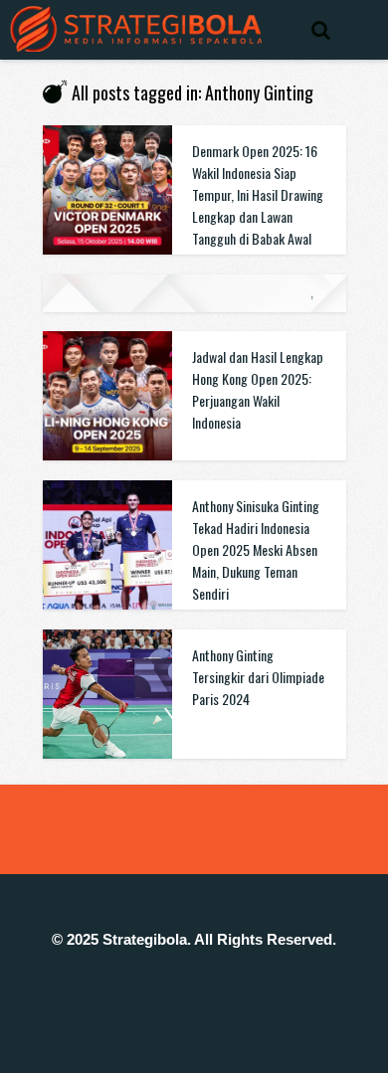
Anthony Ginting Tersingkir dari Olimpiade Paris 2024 (258, 676)
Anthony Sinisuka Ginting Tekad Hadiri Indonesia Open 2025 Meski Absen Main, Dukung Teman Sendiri (255, 549)
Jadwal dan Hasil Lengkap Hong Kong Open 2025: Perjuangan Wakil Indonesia (257, 389)
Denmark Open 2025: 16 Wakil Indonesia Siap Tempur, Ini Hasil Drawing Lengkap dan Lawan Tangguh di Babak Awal (257, 194)
